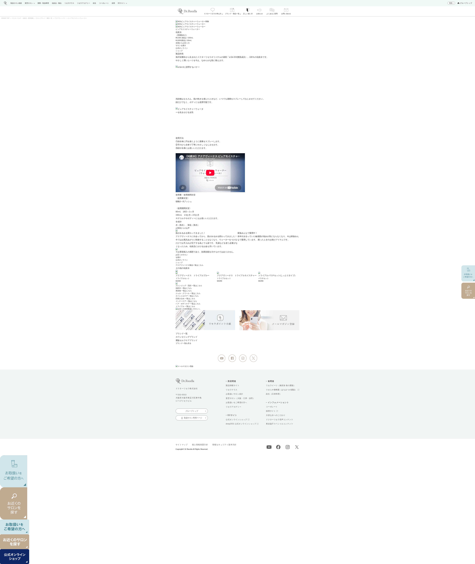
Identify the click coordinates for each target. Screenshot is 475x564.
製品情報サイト (232, 385)
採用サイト (271, 411)
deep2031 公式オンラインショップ (241, 424)
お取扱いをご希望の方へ (236, 402)
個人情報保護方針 (200, 445)
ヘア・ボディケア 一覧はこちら (188, 304)
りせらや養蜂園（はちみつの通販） (281, 390)
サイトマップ (182, 445)
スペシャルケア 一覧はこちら (187, 296)
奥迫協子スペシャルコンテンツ (279, 424)
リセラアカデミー (233, 407)
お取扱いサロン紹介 (234, 394)
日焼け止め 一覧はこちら (185, 298)
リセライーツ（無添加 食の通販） (281, 385)
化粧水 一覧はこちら (184, 288)
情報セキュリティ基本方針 (224, 445)
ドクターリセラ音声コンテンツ (279, 419)
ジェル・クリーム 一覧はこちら (188, 293)
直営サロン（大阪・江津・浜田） (240, 398)
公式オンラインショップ (236, 419)
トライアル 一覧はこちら (185, 306)
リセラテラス (231, 390)
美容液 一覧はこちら (184, 291)
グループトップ (466, 3)
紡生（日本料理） (273, 394)
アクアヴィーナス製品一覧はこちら (189, 265)
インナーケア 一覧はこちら (186, 301)
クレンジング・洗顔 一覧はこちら (189, 286)
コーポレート (272, 407)
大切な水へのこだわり (275, 415)
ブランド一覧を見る (183, 343)
